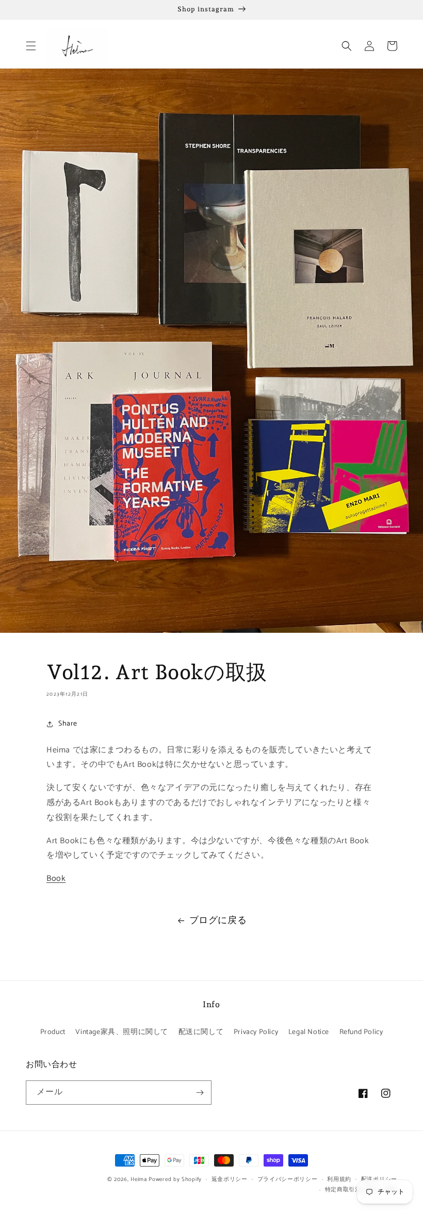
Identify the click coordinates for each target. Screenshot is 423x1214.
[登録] (199, 1092)
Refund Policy (361, 1032)
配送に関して (201, 1032)
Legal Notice (308, 1032)
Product (53, 1032)
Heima (139, 1179)
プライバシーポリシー (287, 1179)
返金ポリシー (230, 1179)
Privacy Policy (256, 1032)
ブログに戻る (218, 920)
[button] (31, 46)
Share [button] (67, 724)
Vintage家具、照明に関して (121, 1032)
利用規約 (339, 1179)
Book (56, 878)
